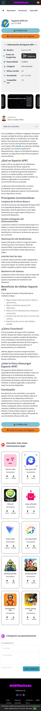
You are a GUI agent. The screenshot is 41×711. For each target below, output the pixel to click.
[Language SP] (38, 2)
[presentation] (3, 102)
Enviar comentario (31, 669)
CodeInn (24, 62)
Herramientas (22, 10)
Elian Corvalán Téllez (15, 120)
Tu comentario (7, 643)
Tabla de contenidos (11, 126)
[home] (3, 10)
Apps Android (11, 10)
